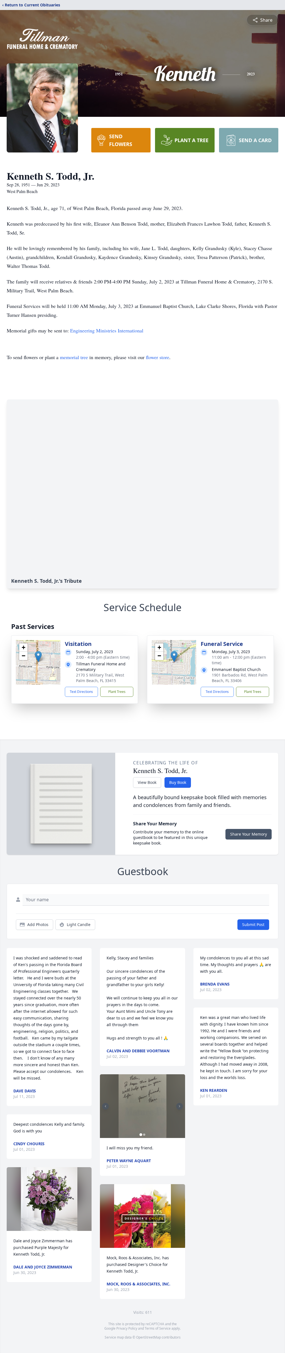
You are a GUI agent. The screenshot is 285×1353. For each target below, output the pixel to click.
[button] (38, 656)
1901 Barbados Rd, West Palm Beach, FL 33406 (239, 677)
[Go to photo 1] (140, 1134)
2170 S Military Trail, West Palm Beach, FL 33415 (100, 677)
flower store (157, 357)
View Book (147, 782)
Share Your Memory (248, 834)
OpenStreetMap (148, 1337)
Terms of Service (158, 1328)
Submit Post (253, 924)
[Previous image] (105, 1106)
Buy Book (177, 782)
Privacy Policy (126, 1328)
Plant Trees (117, 691)
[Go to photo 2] (144, 1135)
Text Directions (81, 691)
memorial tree (74, 357)
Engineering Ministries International (106, 330)
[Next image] (179, 1106)
